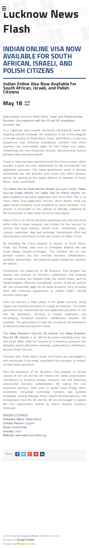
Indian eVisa (33, 419)
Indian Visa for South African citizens (32, 189)
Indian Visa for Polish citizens (60, 192)
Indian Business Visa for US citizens (34, 333)
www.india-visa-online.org (30, 435)
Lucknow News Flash (41, 21)
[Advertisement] (34, 496)
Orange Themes (26, 539)
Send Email (19, 427)
